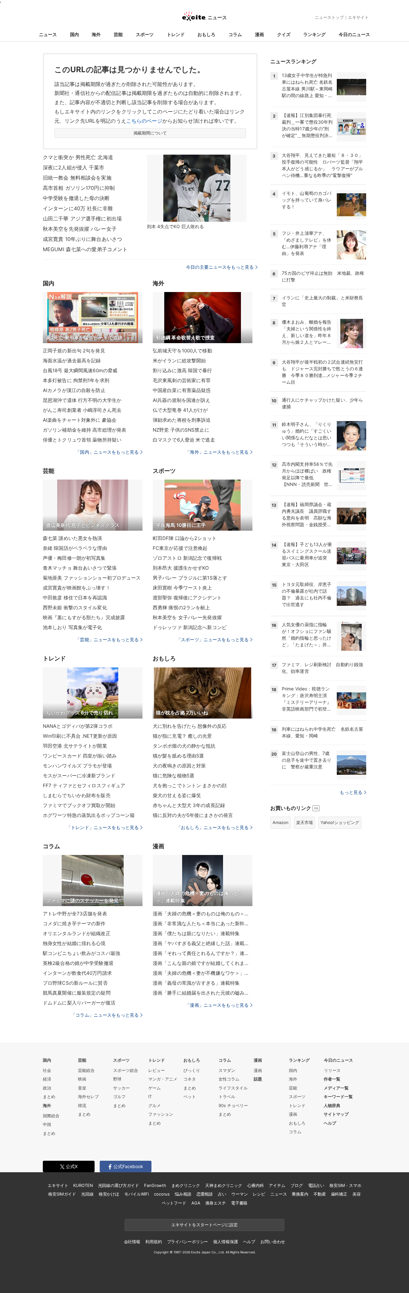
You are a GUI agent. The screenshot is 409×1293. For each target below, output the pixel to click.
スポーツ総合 (125, 1070)
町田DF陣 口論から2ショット (185, 538)
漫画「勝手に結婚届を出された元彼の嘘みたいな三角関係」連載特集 (202, 993)
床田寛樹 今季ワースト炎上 (182, 588)
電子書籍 (239, 1202)
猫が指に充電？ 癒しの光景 (182, 736)
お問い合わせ (272, 1241)
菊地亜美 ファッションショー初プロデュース (92, 578)
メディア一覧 (336, 1087)
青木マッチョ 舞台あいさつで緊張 (80, 568)
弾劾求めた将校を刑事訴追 (182, 420)
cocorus (162, 1194)
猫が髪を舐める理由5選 (178, 756)
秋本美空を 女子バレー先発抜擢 (187, 617)
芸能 (118, 34)
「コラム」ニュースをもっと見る (105, 1015)
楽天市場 (304, 822)
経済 (47, 1078)
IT (150, 1096)
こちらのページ (144, 121)
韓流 (82, 1105)
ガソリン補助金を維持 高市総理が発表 (84, 430)
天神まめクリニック (223, 1185)
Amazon (281, 822)
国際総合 (51, 1115)
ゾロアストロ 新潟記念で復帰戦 (187, 558)
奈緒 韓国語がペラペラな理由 (75, 548)
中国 (47, 1124)
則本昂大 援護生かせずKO (181, 568)
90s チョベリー (233, 1105)
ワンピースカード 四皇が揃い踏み (80, 756)
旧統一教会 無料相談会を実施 (77, 177)
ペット (189, 1096)
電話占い (316, 1185)
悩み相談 (183, 1194)
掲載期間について (150, 132)
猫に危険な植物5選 (173, 776)
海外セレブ (88, 1096)
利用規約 (153, 1241)
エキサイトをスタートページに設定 (204, 1224)
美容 (356, 1194)
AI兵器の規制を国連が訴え (182, 400)
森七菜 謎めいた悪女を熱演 (72, 538)
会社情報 (132, 1241)
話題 (258, 1078)
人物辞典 (332, 1105)
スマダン (227, 1070)
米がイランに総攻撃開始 (179, 361)
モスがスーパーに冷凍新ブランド (79, 776)
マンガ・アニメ (162, 1078)
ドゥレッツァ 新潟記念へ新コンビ (190, 627)
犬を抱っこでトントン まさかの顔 (190, 785)
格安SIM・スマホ (345, 1185)
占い (222, 1194)
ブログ (296, 1185)
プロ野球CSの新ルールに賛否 (75, 983)
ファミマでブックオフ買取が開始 (79, 805)
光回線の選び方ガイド (118, 1185)
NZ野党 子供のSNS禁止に (181, 430)
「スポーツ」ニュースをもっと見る (212, 639)
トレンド (176, 34)
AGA (195, 1202)
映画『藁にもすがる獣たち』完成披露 (84, 617)
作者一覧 (332, 1078)
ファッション (160, 1114)
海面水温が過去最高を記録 (72, 361)
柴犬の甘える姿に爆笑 (177, 795)
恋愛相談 (205, 1194)
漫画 (259, 34)
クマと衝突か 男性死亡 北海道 (78, 157)
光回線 (87, 1194)
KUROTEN (83, 1185)
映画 (82, 1078)
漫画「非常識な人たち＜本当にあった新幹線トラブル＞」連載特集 (202, 923)
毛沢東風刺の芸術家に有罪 (182, 380)
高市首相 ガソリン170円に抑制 (79, 188)
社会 (47, 1070)
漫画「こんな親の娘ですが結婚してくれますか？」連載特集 (202, 963)
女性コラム (229, 1078)
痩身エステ (215, 1202)
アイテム (277, 1185)
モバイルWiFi (136, 1194)
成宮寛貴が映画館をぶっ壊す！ (77, 588)
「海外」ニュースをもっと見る (217, 452)
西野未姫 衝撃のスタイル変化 (75, 607)
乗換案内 (300, 1194)
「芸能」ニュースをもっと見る (107, 639)
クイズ (283, 34)
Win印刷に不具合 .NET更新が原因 (80, 736)
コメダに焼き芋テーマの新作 (74, 923)
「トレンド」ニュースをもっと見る (102, 827)
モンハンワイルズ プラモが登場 (77, 766)
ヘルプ (330, 1123)
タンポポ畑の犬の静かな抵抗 (184, 746)
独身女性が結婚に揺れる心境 (74, 943)
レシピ (259, 1194)
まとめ (49, 1096)
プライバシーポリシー (187, 1241)
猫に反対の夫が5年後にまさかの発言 (193, 815)
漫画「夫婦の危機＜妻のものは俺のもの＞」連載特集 (202, 914)
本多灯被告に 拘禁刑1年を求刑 (76, 380)
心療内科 (255, 1185)
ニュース (48, 34)
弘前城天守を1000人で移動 (182, 351)
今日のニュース (354, 34)
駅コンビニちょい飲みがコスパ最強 (81, 953)
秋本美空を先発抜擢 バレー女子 (80, 229)
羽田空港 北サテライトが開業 (75, 746)
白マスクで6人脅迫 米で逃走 (184, 440)
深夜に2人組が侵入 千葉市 (73, 167)
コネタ (189, 1078)
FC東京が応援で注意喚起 (180, 548)
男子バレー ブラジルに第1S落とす (190, 578)
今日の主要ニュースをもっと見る (220, 267)
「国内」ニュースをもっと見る (107, 452)
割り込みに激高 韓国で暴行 (182, 370)
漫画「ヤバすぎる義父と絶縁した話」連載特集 (202, 943)
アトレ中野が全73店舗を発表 (75, 914)
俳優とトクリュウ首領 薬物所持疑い (82, 440)
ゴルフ (119, 1096)
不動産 (319, 1194)
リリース (332, 1070)
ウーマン (239, 1194)
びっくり (191, 1070)
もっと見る (351, 792)
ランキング (314, 34)
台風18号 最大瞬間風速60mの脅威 (80, 370)
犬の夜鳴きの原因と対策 (179, 766)
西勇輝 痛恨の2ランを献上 (181, 607)
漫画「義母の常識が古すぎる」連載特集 (196, 983)
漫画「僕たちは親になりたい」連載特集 (196, 933)
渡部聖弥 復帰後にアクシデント (187, 598)
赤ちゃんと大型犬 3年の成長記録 (189, 805)
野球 (117, 1078)
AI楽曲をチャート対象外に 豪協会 (79, 420)
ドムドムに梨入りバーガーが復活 (79, 1003)
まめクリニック (185, 1185)
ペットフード (174, 1202)
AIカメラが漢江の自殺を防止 (74, 390)
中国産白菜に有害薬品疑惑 (182, 390)
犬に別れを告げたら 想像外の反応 (190, 726)
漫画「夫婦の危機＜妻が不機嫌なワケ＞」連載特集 (202, 973)
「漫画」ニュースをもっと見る (217, 1005)
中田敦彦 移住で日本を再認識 (75, 598)
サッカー (121, 1087)
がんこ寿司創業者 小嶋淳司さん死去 (82, 410)
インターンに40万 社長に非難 (78, 208)
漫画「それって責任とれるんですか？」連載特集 (202, 953)
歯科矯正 (339, 1194)
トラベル (227, 1096)
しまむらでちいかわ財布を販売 (77, 795)
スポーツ (145, 34)
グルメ (154, 1105)
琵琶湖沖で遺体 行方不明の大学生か (82, 400)
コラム (235, 34)
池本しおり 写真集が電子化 (72, 627)
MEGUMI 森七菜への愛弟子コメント (85, 249)
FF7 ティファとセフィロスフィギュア (84, 785)
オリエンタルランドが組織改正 (77, 933)
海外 (96, 34)
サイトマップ (336, 1114)
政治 (47, 1087)
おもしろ (206, 34)
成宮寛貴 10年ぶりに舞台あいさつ (82, 239)
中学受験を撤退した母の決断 (76, 198)
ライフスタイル (233, 1087)
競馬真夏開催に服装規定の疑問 (77, 993)
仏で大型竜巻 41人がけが (180, 410)
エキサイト (358, 17)
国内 (74, 34)
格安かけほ (109, 1194)
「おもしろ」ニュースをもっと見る (212, 827)
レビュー (156, 1070)
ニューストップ (329, 17)
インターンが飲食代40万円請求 (77, 973)
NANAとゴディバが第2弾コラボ (77, 726)
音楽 (82, 1087)
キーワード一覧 (338, 1096)
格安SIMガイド (62, 1194)
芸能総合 (86, 1070)
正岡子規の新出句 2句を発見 (74, 351)
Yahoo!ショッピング (339, 822)
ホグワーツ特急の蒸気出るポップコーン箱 (89, 815)
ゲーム (154, 1087)
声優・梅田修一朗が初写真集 (74, 558)
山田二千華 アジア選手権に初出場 (82, 218)
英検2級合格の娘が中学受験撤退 (78, 963)
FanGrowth (155, 1185)
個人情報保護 (225, 1241)
